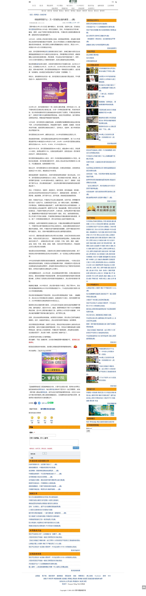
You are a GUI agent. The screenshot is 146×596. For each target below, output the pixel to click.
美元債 (48, 51)
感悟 (89, 278)
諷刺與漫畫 (104, 422)
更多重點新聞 (111, 143)
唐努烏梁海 (100, 262)
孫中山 (95, 273)
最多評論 (91, 5)
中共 (94, 235)
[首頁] (73, 3)
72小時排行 (80, 5)
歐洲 (81, 581)
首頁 (31, 15)
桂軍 (87, 273)
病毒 (87, 224)
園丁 (108, 395)
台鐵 (110, 224)
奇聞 (100, 278)
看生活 (96, 11)
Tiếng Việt (76, 584)
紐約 (70, 581)
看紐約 (79, 11)
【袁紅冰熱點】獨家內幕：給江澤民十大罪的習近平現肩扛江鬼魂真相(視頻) (54, 540)
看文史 (90, 11)
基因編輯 (106, 257)
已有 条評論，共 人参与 (39, 438)
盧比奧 (113, 221)
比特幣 (109, 248)
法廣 (91, 246)
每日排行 (70, 5)
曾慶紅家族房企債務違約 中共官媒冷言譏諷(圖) (45, 526)
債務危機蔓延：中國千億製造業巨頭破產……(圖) (45, 486)
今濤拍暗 (94, 392)
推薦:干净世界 (48, 578)
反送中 (112, 240)
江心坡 (88, 265)
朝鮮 (103, 246)
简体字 (64, 584)
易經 (105, 276)
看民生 (67, 11)
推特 (104, 576)
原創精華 (81, 8)
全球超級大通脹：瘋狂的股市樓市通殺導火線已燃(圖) (47, 480)
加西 (85, 581)
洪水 (96, 229)
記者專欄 (111, 5)
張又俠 (100, 227)
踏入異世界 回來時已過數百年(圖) (97, 36)
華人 (91, 268)
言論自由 (107, 265)
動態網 (96, 578)
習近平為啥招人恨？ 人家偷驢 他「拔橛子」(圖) (45, 534)
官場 (105, 243)
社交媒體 (96, 246)
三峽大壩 (113, 227)
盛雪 (112, 395)
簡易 (99, 392)
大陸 (94, 257)
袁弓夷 (100, 229)
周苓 (96, 395)
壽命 (109, 278)
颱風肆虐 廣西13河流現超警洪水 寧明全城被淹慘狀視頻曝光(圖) (107, 120)
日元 (87, 251)
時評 (87, 422)
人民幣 (104, 248)
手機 (93, 278)
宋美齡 (106, 273)
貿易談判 (105, 237)
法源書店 (65, 578)
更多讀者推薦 (75, 570)
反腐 (98, 243)
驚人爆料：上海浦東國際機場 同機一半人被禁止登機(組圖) (48, 567)
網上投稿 (90, 576)
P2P (97, 257)
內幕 (104, 240)
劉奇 (89, 276)
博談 (98, 422)
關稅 (87, 237)
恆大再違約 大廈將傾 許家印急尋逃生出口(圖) (44, 522)
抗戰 (91, 273)
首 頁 (34, 5)
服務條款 (60, 576)
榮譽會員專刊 (93, 20)
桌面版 (37, 576)
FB (101, 246)
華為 (98, 235)
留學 (102, 268)
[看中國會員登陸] (54, 377)
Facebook (98, 576)
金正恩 (102, 235)
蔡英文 (94, 254)
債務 (89, 248)
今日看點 (60, 5)
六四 (99, 232)
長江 (92, 229)
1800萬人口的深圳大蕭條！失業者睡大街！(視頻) (106, 137)
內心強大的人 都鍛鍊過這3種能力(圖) (98, 315)
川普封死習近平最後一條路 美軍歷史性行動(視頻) (45, 537)
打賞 (70, 22)
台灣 (89, 254)
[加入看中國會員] (54, 373)
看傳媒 (80, 578)
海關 (105, 268)
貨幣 (100, 248)
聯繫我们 (81, 576)
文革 (112, 278)
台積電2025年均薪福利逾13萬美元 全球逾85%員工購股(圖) (107, 79)
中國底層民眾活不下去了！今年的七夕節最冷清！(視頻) (106, 351)
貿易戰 (90, 227)
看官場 (49, 11)
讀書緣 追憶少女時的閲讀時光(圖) (97, 45)
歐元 (113, 248)
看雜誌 (70, 578)
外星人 (105, 278)
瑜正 (101, 398)
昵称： (32, 432)
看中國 (109, 243)
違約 (37, 64)
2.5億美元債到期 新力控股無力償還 (40, 510)
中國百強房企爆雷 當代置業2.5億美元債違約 (43, 500)
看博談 (73, 11)
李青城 (97, 398)
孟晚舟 (112, 235)
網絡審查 (105, 259)
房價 (110, 254)
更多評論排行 (75, 550)
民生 (97, 270)
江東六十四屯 (90, 262)
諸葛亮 (101, 276)
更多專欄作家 (111, 403)
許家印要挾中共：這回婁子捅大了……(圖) (43, 464)
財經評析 (43, 15)
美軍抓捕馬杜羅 (91, 61)
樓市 (99, 251)
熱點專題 (55, 8)
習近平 (95, 227)
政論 (94, 422)
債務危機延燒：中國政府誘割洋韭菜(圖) (42, 467)
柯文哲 (110, 232)
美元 (96, 248)
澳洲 (109, 270)
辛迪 (96, 401)
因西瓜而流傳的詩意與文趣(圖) (96, 24)
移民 (94, 268)
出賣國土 (106, 227)
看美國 (55, 11)
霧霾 (100, 257)
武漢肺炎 (99, 221)
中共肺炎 (89, 221)
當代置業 (32, 29)
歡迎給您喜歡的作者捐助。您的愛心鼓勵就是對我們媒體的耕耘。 (51, 346)
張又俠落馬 (90, 58)
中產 (110, 251)
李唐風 (104, 395)
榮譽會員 (41, 389)
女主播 (112, 265)
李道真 (108, 392)
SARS (93, 265)
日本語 (82, 584)
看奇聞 (102, 11)
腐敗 (94, 243)
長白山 (106, 262)
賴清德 (108, 221)
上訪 (95, 259)
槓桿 (93, 248)
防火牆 (111, 257)
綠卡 (93, 270)
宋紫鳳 (88, 392)
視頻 (73, 8)
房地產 (95, 251)
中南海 (100, 240)
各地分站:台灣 (64, 581)
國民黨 (106, 224)
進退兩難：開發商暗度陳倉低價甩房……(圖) (44, 470)
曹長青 (92, 401)
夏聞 (93, 395)
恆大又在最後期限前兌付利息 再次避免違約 (43, 497)
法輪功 (100, 259)
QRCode (44, 403)
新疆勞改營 (99, 265)
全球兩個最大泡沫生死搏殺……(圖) (41, 477)
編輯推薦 (101, 5)
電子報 (44, 576)
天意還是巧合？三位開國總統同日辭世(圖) (43, 564)
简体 (113, 2)
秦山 (89, 398)
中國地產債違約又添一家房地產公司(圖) (42, 519)
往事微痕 (106, 229)
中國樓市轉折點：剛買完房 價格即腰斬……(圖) (45, 489)
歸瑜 (112, 392)
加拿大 (108, 246)
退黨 (102, 232)
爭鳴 (91, 422)
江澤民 (90, 240)
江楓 (105, 398)
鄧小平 (111, 273)
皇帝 (96, 276)
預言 (97, 278)
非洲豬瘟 (89, 257)
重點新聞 (50, 5)
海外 (101, 270)
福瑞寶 (85, 578)
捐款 (74, 576)
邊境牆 (92, 237)
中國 (39, 115)
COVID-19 (93, 224)
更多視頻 (113, 386)
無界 (100, 578)
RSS (109, 576)
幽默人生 (111, 276)
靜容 (93, 398)
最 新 (41, 5)
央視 (87, 268)
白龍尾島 (112, 262)
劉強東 (102, 254)
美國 (99, 237)
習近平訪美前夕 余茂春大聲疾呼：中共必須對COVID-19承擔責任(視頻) (53, 547)
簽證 (112, 268)
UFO (91, 235)
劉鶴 (110, 237)
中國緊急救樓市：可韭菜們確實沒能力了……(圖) (45, 474)
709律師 (91, 259)
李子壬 (109, 398)
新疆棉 (88, 229)
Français (70, 584)
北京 (98, 254)
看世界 (84, 11)
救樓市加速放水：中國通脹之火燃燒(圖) (42, 483)
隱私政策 (68, 576)
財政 (103, 251)
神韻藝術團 (57, 578)
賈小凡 (103, 392)
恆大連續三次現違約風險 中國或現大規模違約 (44, 516)
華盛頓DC (76, 581)
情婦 (91, 243)
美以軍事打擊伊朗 (92, 55)
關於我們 (52, 576)
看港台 (61, 11)
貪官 (87, 243)
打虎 (101, 243)
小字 (78, 22)
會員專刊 (91, 8)
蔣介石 (100, 273)
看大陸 (44, 11)
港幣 (91, 251)
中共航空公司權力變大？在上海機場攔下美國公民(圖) (107, 87)
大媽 (106, 254)
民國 (113, 270)
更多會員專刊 (111, 48)
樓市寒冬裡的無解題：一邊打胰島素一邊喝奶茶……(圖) (47, 513)
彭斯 (96, 237)
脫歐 (112, 246)
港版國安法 (93, 232)
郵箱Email (89, 428)
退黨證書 (91, 578)
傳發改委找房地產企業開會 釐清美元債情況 (43, 503)
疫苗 (106, 232)
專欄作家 (65, 8)
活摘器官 (112, 259)
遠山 (89, 395)
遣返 (109, 268)
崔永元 (95, 240)
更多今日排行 (111, 201)
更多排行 (113, 342)
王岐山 (107, 235)
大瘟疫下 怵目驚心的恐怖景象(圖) (97, 300)
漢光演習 (100, 224)
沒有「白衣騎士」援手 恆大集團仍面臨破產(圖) (45, 506)
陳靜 (100, 395)
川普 (104, 221)
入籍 (89, 270)
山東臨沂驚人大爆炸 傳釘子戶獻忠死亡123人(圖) (45, 543)
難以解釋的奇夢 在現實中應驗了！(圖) (99, 197)
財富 (106, 251)
